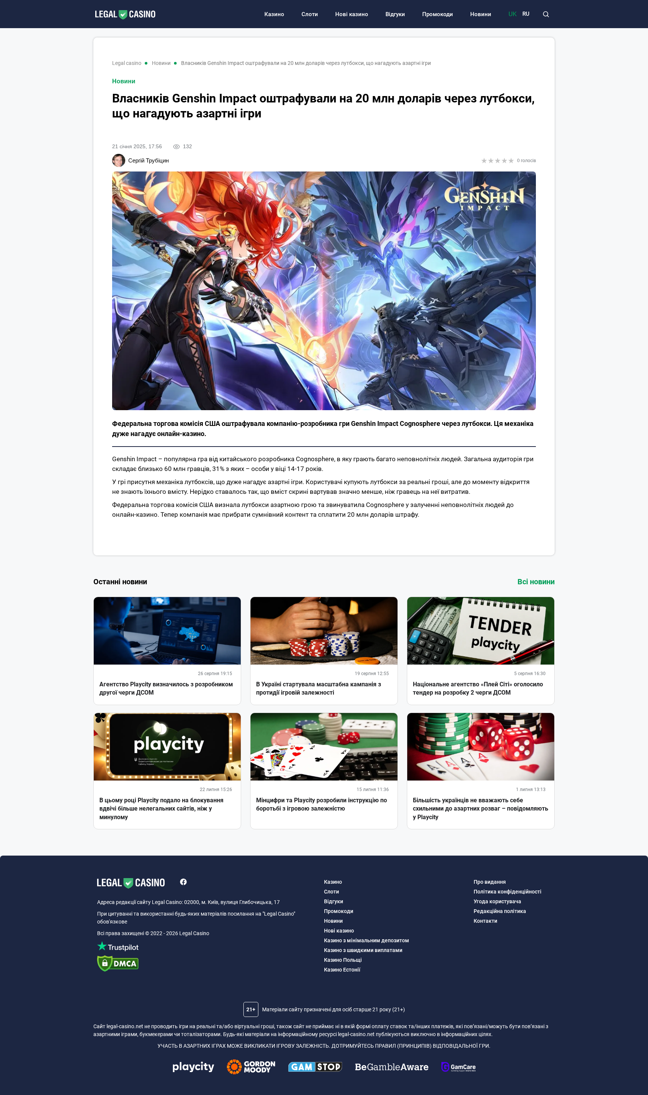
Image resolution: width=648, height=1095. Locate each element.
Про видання (490, 882)
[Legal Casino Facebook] (183, 883)
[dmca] (206, 964)
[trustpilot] (206, 947)
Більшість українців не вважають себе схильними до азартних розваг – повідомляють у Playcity (480, 809)
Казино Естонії (342, 970)
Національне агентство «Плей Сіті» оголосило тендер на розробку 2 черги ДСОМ (478, 688)
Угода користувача (497, 901)
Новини (480, 14)
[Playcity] (193, 1068)
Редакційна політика (500, 911)
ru (526, 14)
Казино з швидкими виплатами (363, 950)
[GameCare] (458, 1068)
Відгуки (395, 14)
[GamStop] (315, 1068)
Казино (274, 14)
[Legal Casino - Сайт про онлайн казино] (121, 15)
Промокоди (437, 14)
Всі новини (536, 581)
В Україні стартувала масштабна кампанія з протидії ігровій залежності (318, 688)
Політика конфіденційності (508, 892)
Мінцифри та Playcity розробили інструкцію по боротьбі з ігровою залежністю (321, 804)
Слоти (310, 14)
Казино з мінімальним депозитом (366, 940)
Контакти (485, 921)
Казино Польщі (343, 960)
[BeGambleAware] (392, 1068)
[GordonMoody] (251, 1068)
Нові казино (351, 14)
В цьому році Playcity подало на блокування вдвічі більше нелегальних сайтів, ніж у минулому (161, 809)
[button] (546, 14)
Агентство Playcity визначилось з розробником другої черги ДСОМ (166, 688)
